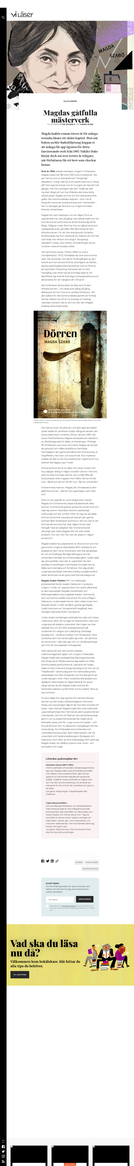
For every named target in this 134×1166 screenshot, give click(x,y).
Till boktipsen (19, 974)
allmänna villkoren (69, 906)
